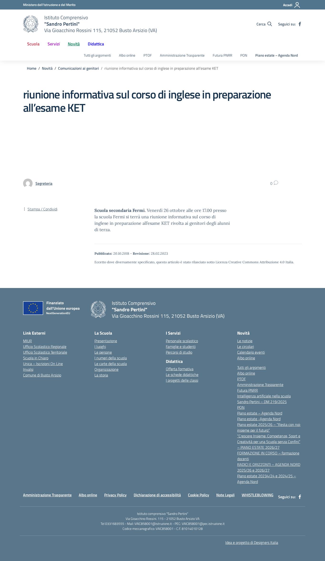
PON (243, 55)
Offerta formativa (179, 369)
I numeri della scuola (110, 358)
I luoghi (100, 346)
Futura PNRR (222, 55)
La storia (101, 375)
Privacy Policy (115, 495)
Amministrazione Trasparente (182, 55)
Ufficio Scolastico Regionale (44, 346)
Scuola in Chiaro (35, 358)
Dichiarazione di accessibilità (157, 495)
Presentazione (105, 341)
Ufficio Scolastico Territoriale (45, 352)
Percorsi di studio (179, 352)
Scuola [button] (33, 44)
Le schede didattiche (182, 374)
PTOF (147, 55)
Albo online (127, 55)
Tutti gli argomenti (97, 55)
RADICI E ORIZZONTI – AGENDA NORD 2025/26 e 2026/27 (268, 467)
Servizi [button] (54, 44)
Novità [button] (74, 44)
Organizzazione (106, 369)
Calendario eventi (251, 352)
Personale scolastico (182, 341)
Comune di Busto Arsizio (42, 375)
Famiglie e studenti (181, 346)
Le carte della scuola (110, 363)
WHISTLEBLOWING (257, 495)
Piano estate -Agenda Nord (259, 419)
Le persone (103, 352)
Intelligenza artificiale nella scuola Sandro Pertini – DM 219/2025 (264, 399)
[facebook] (300, 24)
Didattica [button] (96, 44)
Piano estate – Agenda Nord (276, 55)
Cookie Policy (198, 495)
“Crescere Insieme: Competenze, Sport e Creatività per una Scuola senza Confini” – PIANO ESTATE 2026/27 (268, 441)
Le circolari (245, 346)
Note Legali (225, 495)
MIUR (27, 341)
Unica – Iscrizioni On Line (43, 363)
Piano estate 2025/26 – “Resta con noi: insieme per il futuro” (268, 427)
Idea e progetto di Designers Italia (251, 542)
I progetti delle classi (182, 380)
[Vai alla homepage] (30, 24)
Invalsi (28, 369)
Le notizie (244, 341)
